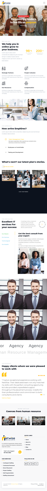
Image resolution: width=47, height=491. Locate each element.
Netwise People (14, 484)
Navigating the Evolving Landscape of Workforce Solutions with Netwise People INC (8, 417)
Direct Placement (7, 468)
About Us (28, 442)
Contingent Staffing (8, 463)
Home (27, 439)
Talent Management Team (16, 139)
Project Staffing (7, 470)
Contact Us (28, 449)
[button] (23, 139)
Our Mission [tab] (5, 234)
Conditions (41, 484)
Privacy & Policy (34, 484)
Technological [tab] (6, 241)
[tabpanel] (30, 252)
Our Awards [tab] (5, 244)
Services (28, 444)
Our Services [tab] (5, 237)
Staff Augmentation (8, 473)
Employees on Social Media (16, 147)
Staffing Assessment (8, 475)
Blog (27, 447)
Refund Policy (41, 485)
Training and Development (15, 152)
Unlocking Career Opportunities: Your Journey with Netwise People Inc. (23, 417)
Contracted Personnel (9, 465)
